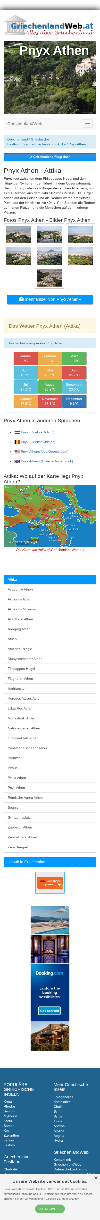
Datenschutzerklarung (70, 1169)
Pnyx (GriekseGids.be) (38, 442)
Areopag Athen (19, 629)
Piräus (12, 768)
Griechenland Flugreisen (51, 157)
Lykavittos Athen (20, 708)
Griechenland (17, 139)
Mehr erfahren (70, 1198)
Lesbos (9, 1145)
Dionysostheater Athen (25, 659)
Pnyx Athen (16, 788)
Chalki (58, 1107)
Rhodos (10, 1106)
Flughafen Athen (20, 678)
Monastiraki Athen (21, 718)
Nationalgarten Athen (24, 728)
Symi (57, 1111)
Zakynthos (12, 1135)
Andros (59, 1126)
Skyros (59, 1131)
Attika (61, 144)
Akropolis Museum (22, 609)
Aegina (59, 1136)
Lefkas (9, 1140)
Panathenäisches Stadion (27, 748)
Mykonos (10, 1116)
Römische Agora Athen (25, 797)
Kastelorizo (62, 1102)
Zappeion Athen (20, 827)
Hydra (58, 1140)
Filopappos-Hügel (21, 669)
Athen (12, 639)
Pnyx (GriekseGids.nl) (37, 432)
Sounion (14, 807)
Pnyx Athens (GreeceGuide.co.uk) (47, 461)
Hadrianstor (17, 688)
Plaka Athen (17, 778)
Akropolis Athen (20, 599)
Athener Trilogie (20, 649)
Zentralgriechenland (39, 144)
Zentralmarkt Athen (22, 837)
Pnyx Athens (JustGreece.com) (44, 451)
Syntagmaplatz (19, 817)
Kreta (8, 1101)
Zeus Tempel (18, 847)
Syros (58, 1116)
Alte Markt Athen (20, 619)
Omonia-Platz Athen (23, 738)
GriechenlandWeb (24, 123)
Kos (6, 1130)
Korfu (8, 1121)
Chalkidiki (11, 1169)
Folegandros (63, 1097)
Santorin (10, 1111)
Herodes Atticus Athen (25, 698)
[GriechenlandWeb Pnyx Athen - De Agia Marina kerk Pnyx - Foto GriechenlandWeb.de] (50, 278)
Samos (9, 1126)
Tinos (58, 1121)
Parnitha (14, 758)
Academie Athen (20, 589)
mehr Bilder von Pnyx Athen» (52, 299)
